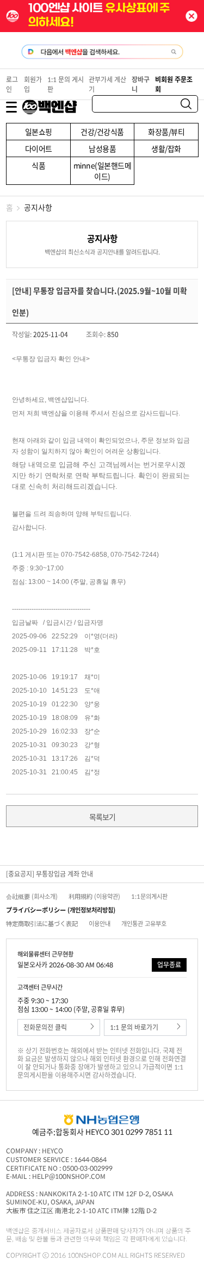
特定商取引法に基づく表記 (42, 923)
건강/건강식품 (102, 131)
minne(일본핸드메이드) (102, 171)
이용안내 (99, 923)
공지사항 (38, 207)
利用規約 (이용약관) (94, 896)
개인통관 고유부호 (143, 923)
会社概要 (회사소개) (32, 896)
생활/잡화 (166, 148)
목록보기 (102, 816)
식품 (38, 165)
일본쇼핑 (38, 131)
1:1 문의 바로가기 (134, 1027)
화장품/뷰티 (166, 131)
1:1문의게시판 (149, 896)
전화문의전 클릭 (45, 1027)
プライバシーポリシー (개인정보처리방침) (60, 910)
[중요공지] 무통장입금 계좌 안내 (49, 874)
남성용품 (102, 148)
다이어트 (38, 148)
